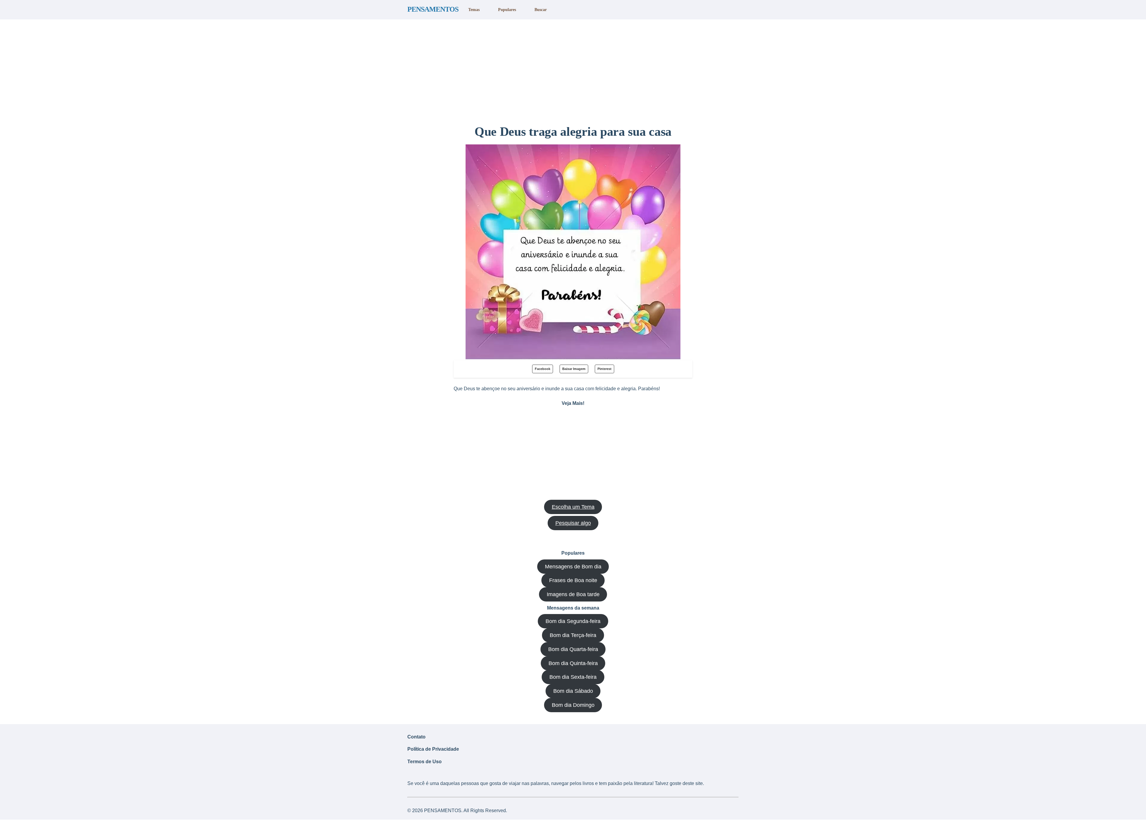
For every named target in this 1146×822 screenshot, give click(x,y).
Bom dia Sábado (573, 691)
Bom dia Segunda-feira (573, 621)
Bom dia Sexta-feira (573, 677)
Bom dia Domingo (573, 705)
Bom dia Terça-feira (573, 635)
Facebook (542, 369)
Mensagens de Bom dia (573, 567)
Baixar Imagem (574, 369)
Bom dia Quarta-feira (573, 649)
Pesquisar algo (573, 523)
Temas (474, 9)
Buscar (541, 9)
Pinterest (604, 369)
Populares (507, 9)
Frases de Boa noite (573, 580)
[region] (573, 69)
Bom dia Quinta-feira (573, 663)
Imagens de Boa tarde (573, 594)
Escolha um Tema (573, 507)
